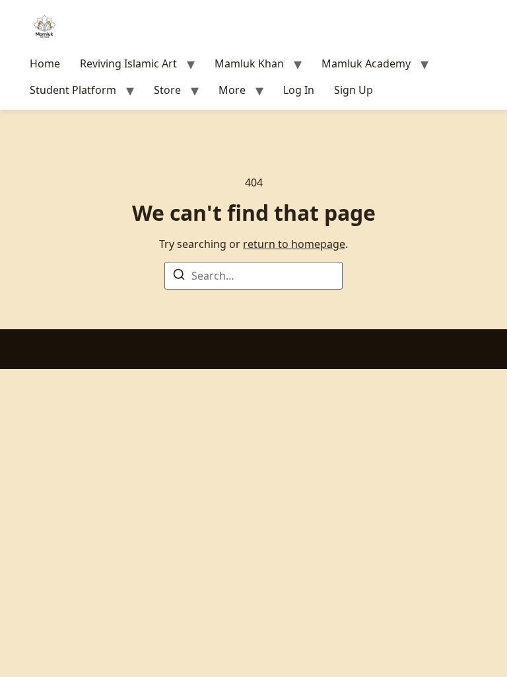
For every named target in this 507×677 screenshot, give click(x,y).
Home (45, 63)
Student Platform (73, 90)
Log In (298, 90)
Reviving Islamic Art (128, 63)
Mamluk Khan (249, 63)
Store (167, 90)
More (232, 90)
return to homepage (294, 244)
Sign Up (353, 90)
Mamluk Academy (366, 63)
